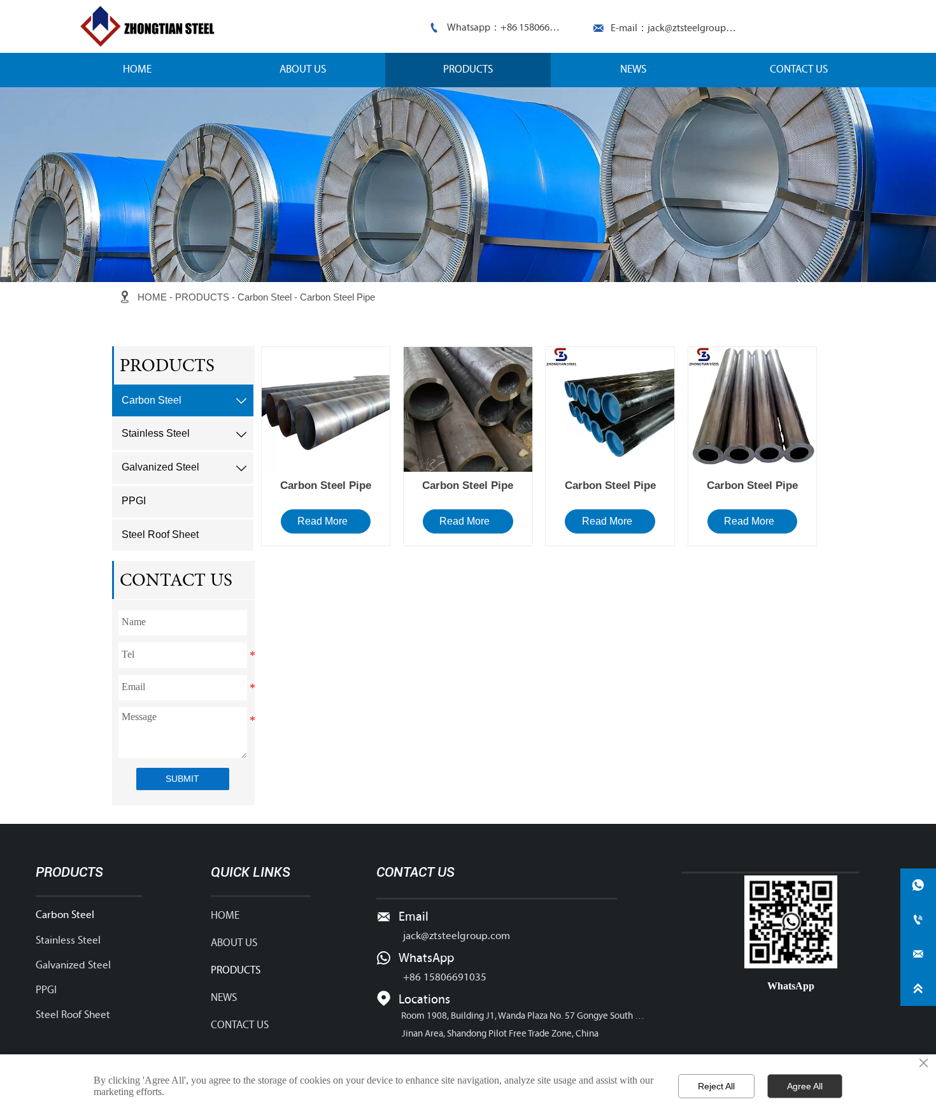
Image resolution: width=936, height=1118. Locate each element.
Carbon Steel (265, 297)
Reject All (716, 1086)
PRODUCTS (202, 297)
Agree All (805, 1086)
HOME (152, 297)
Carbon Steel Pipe (337, 297)
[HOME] (151, 26)
